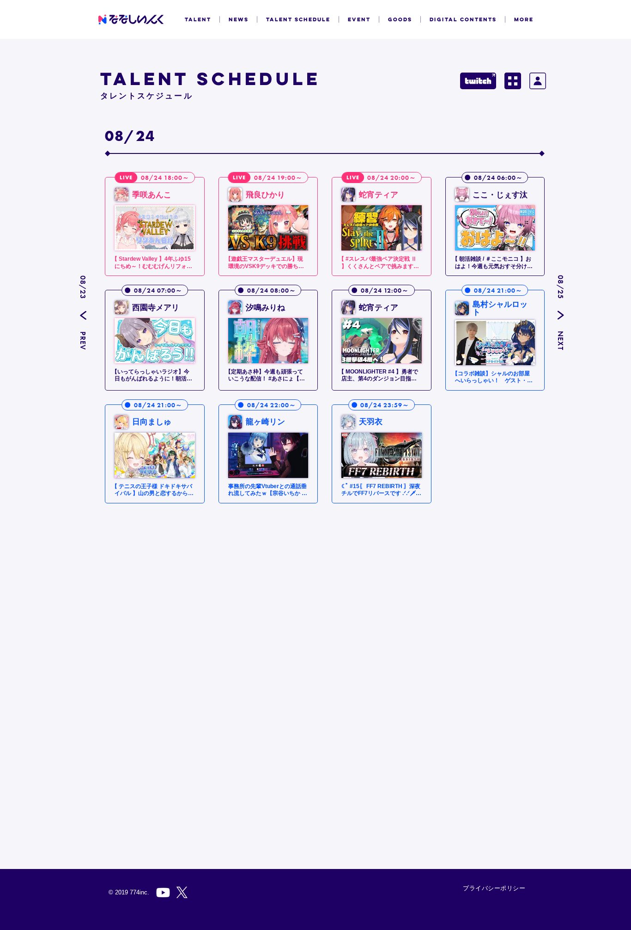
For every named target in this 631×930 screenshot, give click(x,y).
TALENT (198, 19)
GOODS (400, 19)
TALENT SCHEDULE (298, 19)
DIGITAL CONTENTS (463, 19)
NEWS (239, 19)
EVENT (359, 19)
